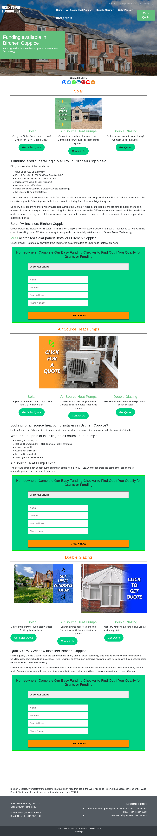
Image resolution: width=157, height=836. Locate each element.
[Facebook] (64, 82)
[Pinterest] (83, 82)
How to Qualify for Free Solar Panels (129, 815)
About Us (113, 3)
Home (59, 10)
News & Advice (64, 18)
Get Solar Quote (31, 412)
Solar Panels (124, 10)
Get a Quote (146, 15)
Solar (32, 131)
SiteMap (78, 831)
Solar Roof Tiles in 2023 (135, 812)
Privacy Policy (95, 828)
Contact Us (78, 415)
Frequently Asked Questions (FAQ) (137, 3)
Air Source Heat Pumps (78, 10)
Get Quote (125, 412)
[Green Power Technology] (11, 10)
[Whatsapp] (74, 82)
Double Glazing (104, 10)
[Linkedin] (78, 82)
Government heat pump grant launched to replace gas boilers (117, 808)
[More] (93, 82)
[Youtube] (88, 82)
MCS (14, 238)
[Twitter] (69, 82)
